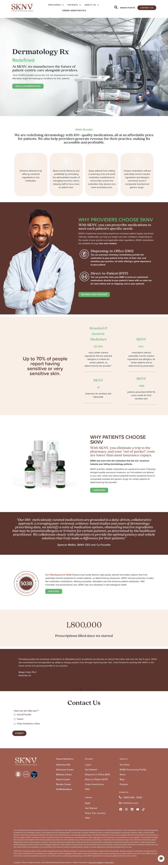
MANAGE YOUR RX (127, 8)
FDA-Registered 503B (60, 574)
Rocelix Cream (63, 784)
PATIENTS (73, 4)
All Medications (64, 789)
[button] (78, 689)
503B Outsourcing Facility (133, 769)
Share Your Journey (95, 813)
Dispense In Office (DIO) (97, 774)
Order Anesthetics (94, 784)
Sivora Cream (63, 779)
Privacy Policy (109, 862)
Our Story (125, 764)
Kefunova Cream (65, 769)
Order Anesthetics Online (28, 723)
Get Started (91, 769)
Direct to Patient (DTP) (96, 779)
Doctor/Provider (23, 714)
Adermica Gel (63, 764)
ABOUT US (90, 4)
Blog (122, 779)
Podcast (124, 784)
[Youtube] (137, 809)
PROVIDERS (54, 4)
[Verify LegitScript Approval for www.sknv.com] (34, 777)
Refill (87, 803)
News (123, 774)
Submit (19, 733)
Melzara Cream (64, 774)
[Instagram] (126, 809)
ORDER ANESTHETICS (74, 10)
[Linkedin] (132, 809)
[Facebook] (120, 809)
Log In (88, 764)
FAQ (87, 789)
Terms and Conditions (95, 862)
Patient (19, 719)
